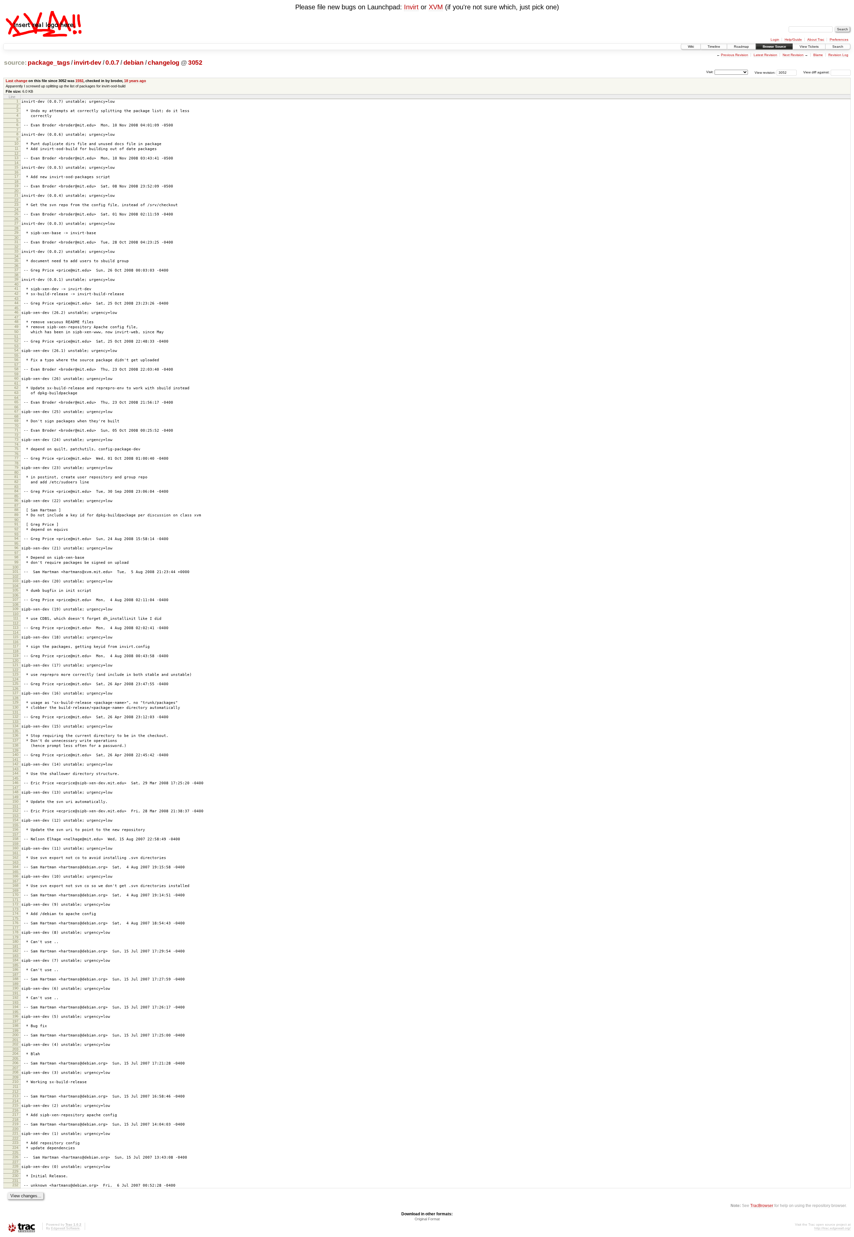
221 (15, 1133)
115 (15, 637)
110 (15, 614)
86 (16, 500)
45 (16, 308)
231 (15, 1181)
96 (16, 548)
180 (15, 941)
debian (133, 62)
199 (15, 1030)
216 (15, 1110)
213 (15, 1096)
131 (15, 712)
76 (16, 454)
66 (16, 407)
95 (16, 543)
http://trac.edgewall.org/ (832, 1228)
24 (16, 210)
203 (15, 1049)
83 (16, 487)
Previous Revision (734, 55)
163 (15, 862)
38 (16, 275)
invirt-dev (87, 62)
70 (16, 426)
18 (16, 181)
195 (15, 1012)
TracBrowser (761, 1205)
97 (16, 553)
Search (837, 46)
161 (15, 853)
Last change (16, 81)
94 (16, 538)
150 (15, 801)
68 (16, 416)
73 (16, 439)
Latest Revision (765, 55)
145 (15, 778)
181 (15, 946)
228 (15, 1166)
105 (15, 590)
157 (15, 834)
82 (16, 482)
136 (15, 735)
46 (16, 312)
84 (16, 491)
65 (16, 402)
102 (15, 576)
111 (15, 618)
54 (16, 350)
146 (15, 783)
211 (15, 1087)
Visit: (710, 72)
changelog (163, 62)
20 (16, 191)
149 (15, 797)
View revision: (765, 72)
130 (15, 707)
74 (16, 444)
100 (15, 567)
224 (15, 1148)
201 (15, 1040)
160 (15, 848)
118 (15, 651)
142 (15, 764)
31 (16, 242)
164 (15, 867)
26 (16, 219)
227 (15, 1162)
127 (15, 693)
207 (15, 1068)
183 (15, 956)
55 (16, 355)
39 (16, 279)
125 (15, 684)
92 (16, 529)
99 (16, 562)
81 (16, 477)
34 (16, 256)
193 (15, 1002)
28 (16, 228)
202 (15, 1044)
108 (15, 604)
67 (16, 411)
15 (16, 167)
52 (16, 341)
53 (16, 346)
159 (15, 844)
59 (16, 374)
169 (15, 890)
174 (15, 913)
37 (16, 270)
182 (15, 951)
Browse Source (774, 46)
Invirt (411, 7)
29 (16, 233)
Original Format (427, 1219)
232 (15, 1185)
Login (775, 39)
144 (15, 773)
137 (15, 740)
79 (16, 467)
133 (15, 722)
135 (15, 731)
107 (15, 599)
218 (15, 1120)
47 (16, 317)
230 (15, 1176)
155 (15, 825)
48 (16, 322)
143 (15, 769)
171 (15, 900)
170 (15, 895)
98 (16, 557)
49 (16, 327)
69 (16, 421)
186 (15, 969)
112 (15, 623)
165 (15, 872)
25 (16, 214)
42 (16, 294)
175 (15, 918)
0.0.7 (112, 62)
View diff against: (817, 72)
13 (16, 158)
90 (16, 520)
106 (15, 595)
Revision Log (838, 55)
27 (16, 223)
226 (15, 1157)
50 (16, 332)
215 (15, 1105)
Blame (818, 55)
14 (16, 163)
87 (16, 505)
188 (15, 979)
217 (15, 1115)
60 (16, 378)
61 (16, 383)
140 (15, 755)
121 (15, 665)
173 (15, 909)
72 (16, 435)
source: (15, 62)
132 (15, 717)
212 (15, 1092)
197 (15, 1021)
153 (15, 816)
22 (16, 200)
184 (15, 960)
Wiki (691, 46)
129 (15, 702)
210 (15, 1082)
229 (15, 1171)
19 (16, 186)
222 (15, 1138)
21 (16, 195)
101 (15, 571)
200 (15, 1035)
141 (15, 760)
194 (15, 1007)
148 (15, 792)
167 (15, 881)
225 (15, 1153)
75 (16, 449)
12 (16, 153)
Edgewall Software (65, 1228)
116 (15, 642)
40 (16, 284)
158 (15, 839)
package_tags (49, 62)
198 (15, 1025)
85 (16, 496)
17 (16, 176)
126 (15, 689)
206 (15, 1063)
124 (15, 679)
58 (16, 369)
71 (16, 430)
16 (16, 172)
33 (16, 251)
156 (15, 829)
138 (15, 745)
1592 (79, 81)
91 (16, 524)
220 (15, 1129)
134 (15, 726)
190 (15, 988)
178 (15, 932)
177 (15, 928)
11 (16, 148)
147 (15, 788)
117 (15, 646)
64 (16, 398)
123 (15, 674)
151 (15, 806)
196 (15, 1016)
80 (16, 472)
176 (15, 923)
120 (15, 661)
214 (15, 1101)
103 (15, 581)
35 (16, 261)
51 (16, 337)
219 (15, 1124)
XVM (436, 7)
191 (15, 993)
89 (16, 515)
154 (15, 820)
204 (15, 1054)
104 (15, 586)
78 (16, 463)
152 (15, 811)
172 (15, 904)
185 (15, 965)
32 (16, 247)
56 (16, 360)
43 (16, 299)
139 (15, 750)
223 (15, 1143)
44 (16, 303)
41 (16, 289)
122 (15, 670)
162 (15, 857)
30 (16, 238)
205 (15, 1059)
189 (15, 984)
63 (16, 393)
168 (15, 885)
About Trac (815, 39)
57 (16, 365)
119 (15, 656)
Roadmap (741, 46)
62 (16, 388)
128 (15, 698)
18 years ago (135, 81)
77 (16, 458)
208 (15, 1072)
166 (15, 876)
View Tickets (809, 46)
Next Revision (793, 55)
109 (15, 609)
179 (15, 937)
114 (15, 633)
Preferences (839, 39)
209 (15, 1077)
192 (15, 997)
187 (15, 974)
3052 (195, 62)
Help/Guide (793, 39)
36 (16, 266)
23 (16, 204)
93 (16, 534)
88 (16, 510)
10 (16, 143)
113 (15, 628)
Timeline (714, 46)
